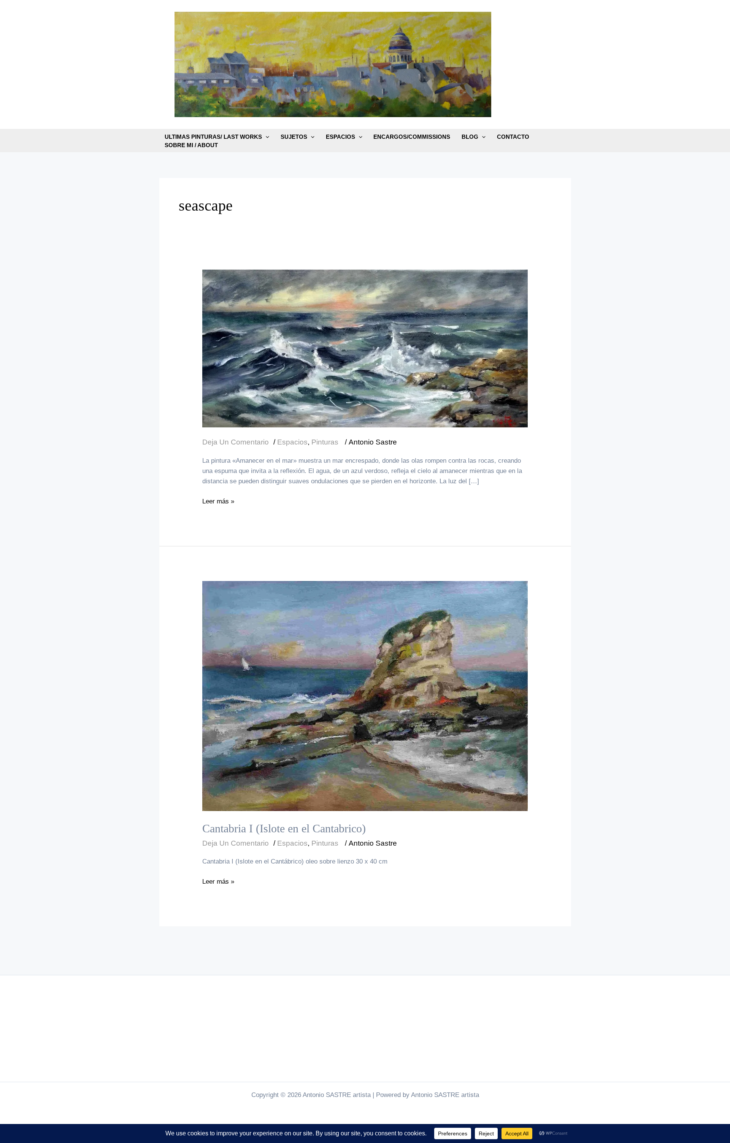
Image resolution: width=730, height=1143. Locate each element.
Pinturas (324, 442)
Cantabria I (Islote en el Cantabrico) (284, 828)
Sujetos (294, 137)
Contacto (513, 137)
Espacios (340, 137)
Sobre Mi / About (191, 145)
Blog (470, 137)
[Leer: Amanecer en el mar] (365, 348)
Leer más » (218, 501)
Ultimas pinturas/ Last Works (213, 137)
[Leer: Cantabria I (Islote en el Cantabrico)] (365, 695)
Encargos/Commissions (411, 137)
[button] (265, 137)
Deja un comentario (235, 442)
